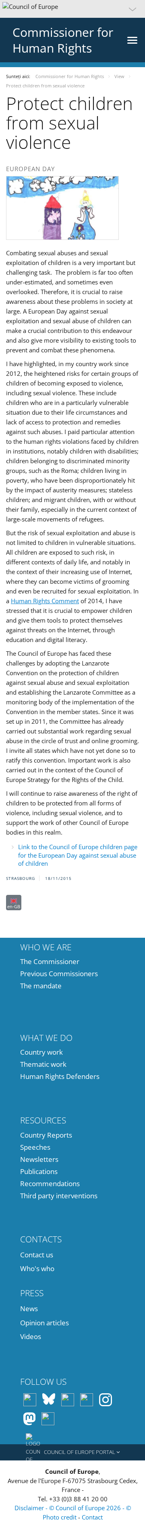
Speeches (35, 1147)
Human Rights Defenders (59, 1076)
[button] (72, 9)
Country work (41, 1052)
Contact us (36, 1254)
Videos (30, 1336)
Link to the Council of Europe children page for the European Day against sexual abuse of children (77, 855)
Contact (92, 1517)
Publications (39, 1171)
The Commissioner (49, 961)
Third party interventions (58, 1195)
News (29, 1308)
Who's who (37, 1268)
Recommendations (50, 1183)
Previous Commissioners (59, 973)
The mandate (41, 985)
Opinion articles (44, 1322)
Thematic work (43, 1064)
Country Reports (46, 1135)
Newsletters (39, 1159)
